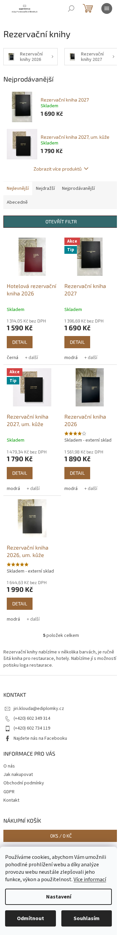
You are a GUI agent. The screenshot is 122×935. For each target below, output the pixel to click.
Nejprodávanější (78, 188)
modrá (71, 357)
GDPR (9, 791)
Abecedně (17, 202)
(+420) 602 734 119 (32, 728)
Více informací (90, 879)
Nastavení (58, 896)
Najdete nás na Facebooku (40, 738)
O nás (9, 766)
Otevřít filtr (61, 221)
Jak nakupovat (18, 774)
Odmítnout (30, 918)
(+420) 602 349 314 (32, 718)
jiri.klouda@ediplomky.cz (39, 708)
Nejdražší (45, 188)
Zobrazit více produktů (58, 169)
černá (12, 357)
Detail (19, 342)
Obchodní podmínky (23, 783)
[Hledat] (71, 8)
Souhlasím (87, 918)
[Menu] (107, 8)
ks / (61, 836)
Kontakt (11, 800)
